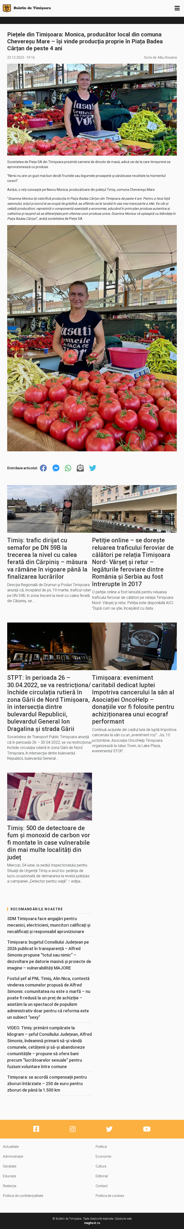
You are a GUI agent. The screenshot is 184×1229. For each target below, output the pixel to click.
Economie (103, 1156)
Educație (9, 1176)
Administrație (13, 1156)
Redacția (9, 1186)
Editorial (102, 1176)
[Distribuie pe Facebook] (43, 468)
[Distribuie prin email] (80, 468)
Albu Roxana (167, 57)
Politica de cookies (110, 1196)
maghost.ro (92, 1223)
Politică (101, 1147)
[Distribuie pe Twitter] (92, 468)
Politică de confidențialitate (23, 1196)
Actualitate (11, 1147)
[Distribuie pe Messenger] (56, 468)
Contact (102, 1186)
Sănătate (9, 1166)
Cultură (101, 1166)
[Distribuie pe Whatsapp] (68, 468)
